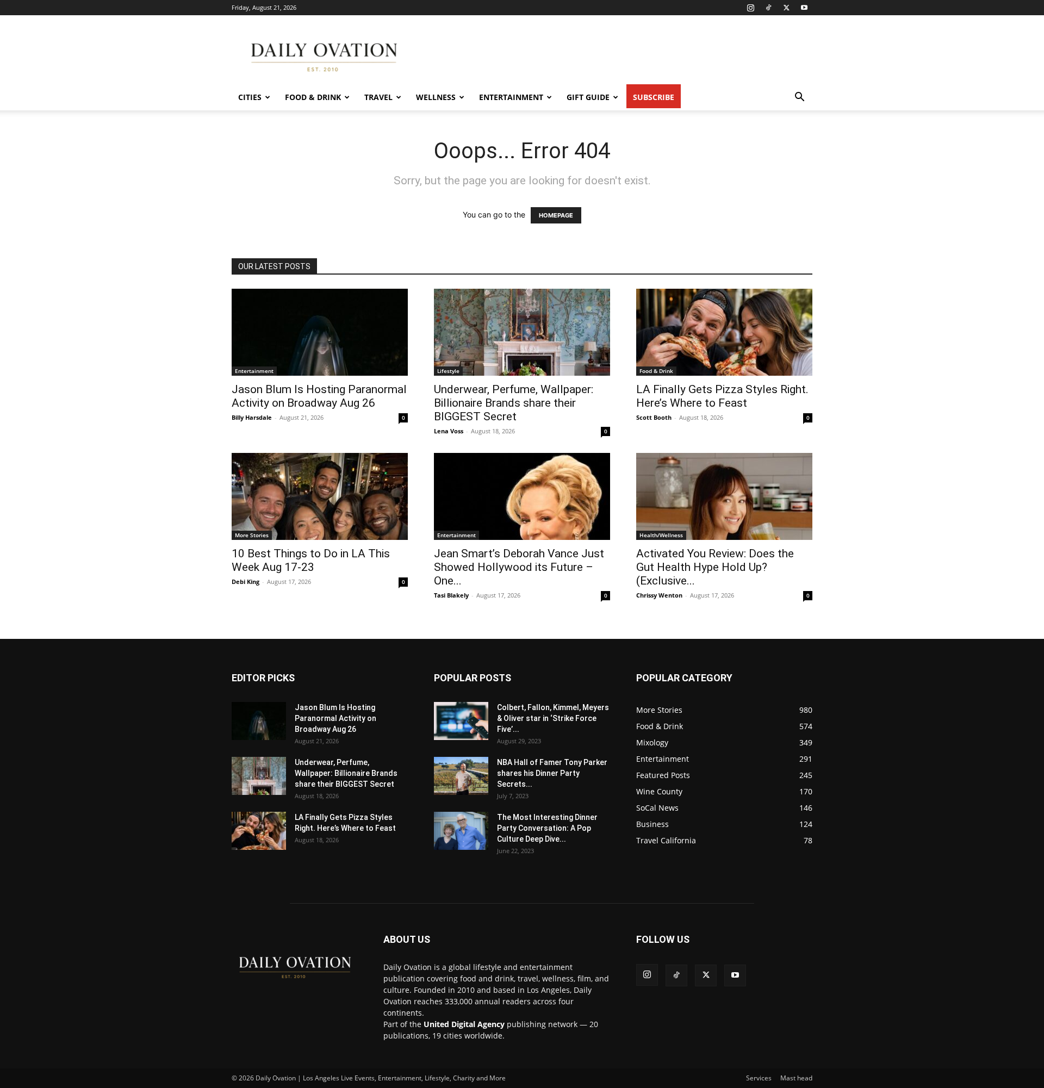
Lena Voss (448, 431)
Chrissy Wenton (659, 595)
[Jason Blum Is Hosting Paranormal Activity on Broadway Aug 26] (320, 332)
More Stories (252, 535)
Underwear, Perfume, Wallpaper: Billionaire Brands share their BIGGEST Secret (513, 403)
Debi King (245, 581)
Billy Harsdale (252, 417)
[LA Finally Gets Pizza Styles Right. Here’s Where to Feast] (724, 332)
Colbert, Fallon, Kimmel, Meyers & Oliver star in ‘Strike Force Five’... (553, 718)
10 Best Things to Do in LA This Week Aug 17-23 (311, 560)
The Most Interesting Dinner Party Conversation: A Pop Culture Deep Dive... (547, 828)
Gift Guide (588, 97)
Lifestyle (448, 371)
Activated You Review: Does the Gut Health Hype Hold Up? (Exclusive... (715, 567)
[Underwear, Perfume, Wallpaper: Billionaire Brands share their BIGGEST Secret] (522, 332)
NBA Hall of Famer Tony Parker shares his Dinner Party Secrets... (552, 773)
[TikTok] (768, 7)
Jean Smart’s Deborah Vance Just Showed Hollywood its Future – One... (519, 567)
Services (759, 1078)
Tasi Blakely (451, 595)
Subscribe (653, 97)
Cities (250, 97)
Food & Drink (313, 97)
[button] (799, 98)
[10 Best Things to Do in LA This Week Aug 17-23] (320, 496)
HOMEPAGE (556, 215)
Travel (378, 97)
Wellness (436, 97)
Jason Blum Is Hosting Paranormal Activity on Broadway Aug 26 (319, 396)
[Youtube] (804, 7)
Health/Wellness (661, 535)
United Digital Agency (464, 1024)
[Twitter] (786, 7)
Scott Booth (654, 417)
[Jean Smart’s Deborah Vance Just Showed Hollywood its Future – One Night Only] (522, 496)
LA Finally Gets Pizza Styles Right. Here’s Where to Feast (722, 396)
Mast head (796, 1078)
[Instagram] (750, 7)
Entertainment (511, 97)
